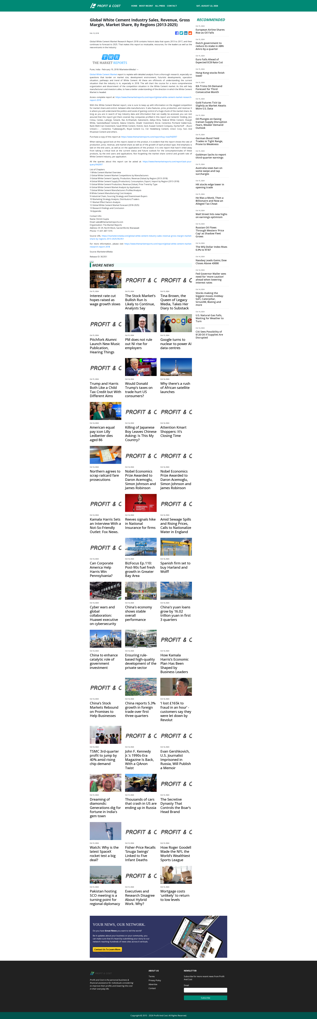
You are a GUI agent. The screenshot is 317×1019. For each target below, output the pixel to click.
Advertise (153, 984)
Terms (152, 976)
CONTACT (172, 5)
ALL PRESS (160, 5)
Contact (152, 988)
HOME (134, 5)
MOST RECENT (146, 5)
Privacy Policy (155, 980)
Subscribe (205, 997)
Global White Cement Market (103, 74)
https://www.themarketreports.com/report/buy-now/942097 (149, 136)
